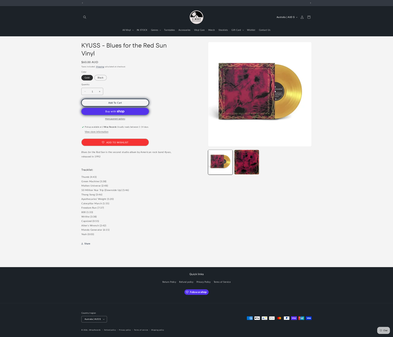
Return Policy (169, 282)
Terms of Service (222, 282)
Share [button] (87, 243)
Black (100, 77)
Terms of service (141, 330)
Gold (87, 77)
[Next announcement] (310, 3)
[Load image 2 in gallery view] (246, 162)
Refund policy (186, 282)
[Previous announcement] (82, 3)
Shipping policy (157, 330)
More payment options (115, 119)
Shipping (100, 66)
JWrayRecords (95, 330)
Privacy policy (125, 330)
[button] (84, 17)
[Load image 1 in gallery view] (220, 162)
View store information (96, 131)
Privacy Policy (203, 282)
